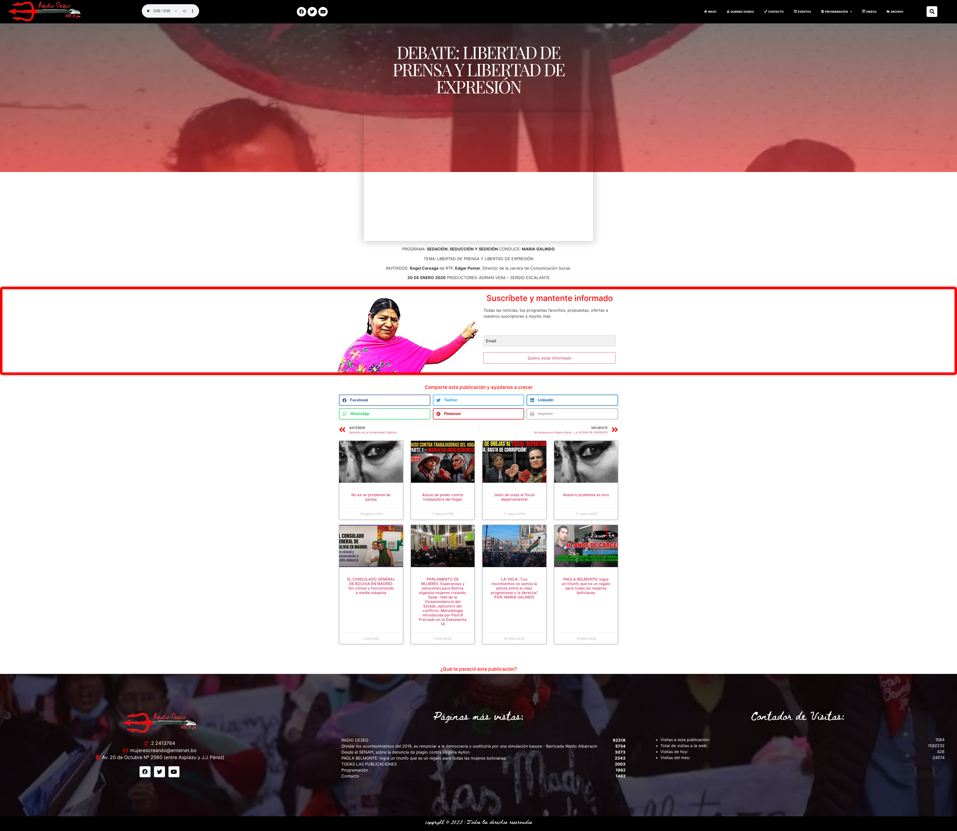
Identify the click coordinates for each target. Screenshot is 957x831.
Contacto (350, 775)
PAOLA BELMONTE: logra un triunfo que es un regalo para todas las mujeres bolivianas (586, 586)
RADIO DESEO (354, 740)
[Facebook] (301, 11)
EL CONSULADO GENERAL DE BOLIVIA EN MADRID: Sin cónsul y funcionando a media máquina (371, 586)
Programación (354, 770)
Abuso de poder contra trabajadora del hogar (442, 497)
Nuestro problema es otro (586, 494)
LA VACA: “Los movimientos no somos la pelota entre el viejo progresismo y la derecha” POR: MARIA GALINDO (514, 588)
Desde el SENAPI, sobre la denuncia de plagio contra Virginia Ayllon (405, 752)
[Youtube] (323, 11)
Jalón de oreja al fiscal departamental (514, 497)
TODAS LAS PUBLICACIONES (369, 764)
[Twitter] (312, 11)
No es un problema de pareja (371, 497)
